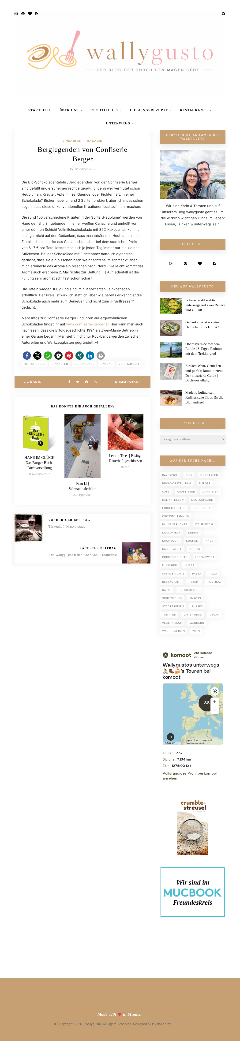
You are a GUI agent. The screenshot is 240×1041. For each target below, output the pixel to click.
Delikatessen (34, 364)
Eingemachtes (173, 508)
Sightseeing (172, 598)
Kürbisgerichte (175, 557)
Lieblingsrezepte (149, 110)
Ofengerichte (173, 573)
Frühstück (201, 508)
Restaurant (171, 581)
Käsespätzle (172, 549)
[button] (27, 355)
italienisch (204, 524)
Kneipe (193, 532)
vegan (214, 614)
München (169, 565)
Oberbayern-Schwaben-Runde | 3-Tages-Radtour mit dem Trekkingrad (203, 349)
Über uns (69, 110)
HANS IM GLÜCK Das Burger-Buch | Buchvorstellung (39, 462)
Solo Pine (178, 1024)
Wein (196, 631)
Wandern (197, 622)
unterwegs (193, 614)
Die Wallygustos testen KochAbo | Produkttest (83, 555)
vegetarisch (129, 364)
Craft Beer (186, 491)
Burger (205, 483)
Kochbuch (170, 540)
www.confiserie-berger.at (87, 324)
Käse (209, 540)
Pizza (213, 573)
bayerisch (170, 475)
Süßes (197, 606)
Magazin (94, 140)
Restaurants (194, 110)
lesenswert (204, 557)
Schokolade (84, 364)
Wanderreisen (173, 631)
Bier (189, 475)
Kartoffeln (171, 532)
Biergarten (209, 475)
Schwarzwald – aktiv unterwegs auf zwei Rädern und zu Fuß (205, 305)
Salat (166, 590)
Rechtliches (104, 110)
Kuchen (192, 540)
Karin (36, 382)
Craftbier (210, 491)
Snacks (106, 364)
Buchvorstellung (176, 483)
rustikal (214, 581)
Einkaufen (72, 140)
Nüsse (190, 565)
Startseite (40, 110)
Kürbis (195, 549)
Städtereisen (173, 606)
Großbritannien (175, 516)
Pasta (196, 573)
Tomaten (169, 614)
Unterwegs (118, 123)
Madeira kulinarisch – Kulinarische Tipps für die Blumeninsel (204, 397)
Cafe (166, 491)
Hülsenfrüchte (175, 524)
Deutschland (202, 499)
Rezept (194, 581)
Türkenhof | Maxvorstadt (66, 526)
